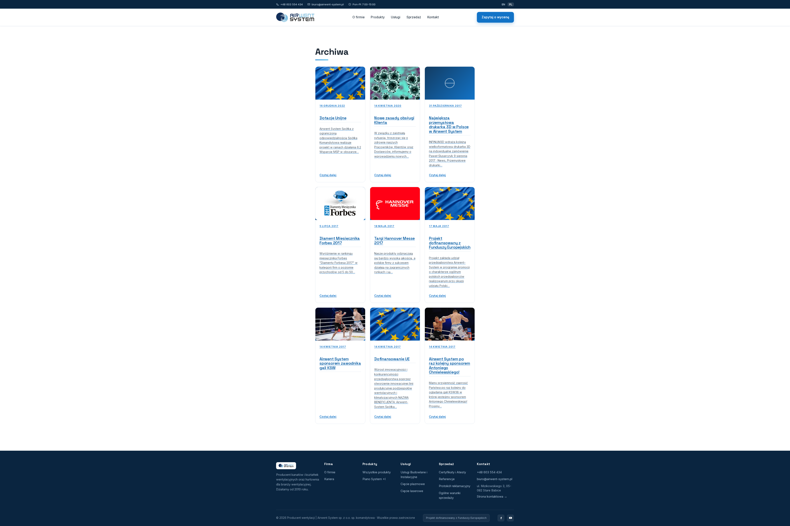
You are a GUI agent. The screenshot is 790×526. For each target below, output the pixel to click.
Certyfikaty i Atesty (452, 472)
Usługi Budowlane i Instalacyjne (414, 474)
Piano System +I (374, 479)
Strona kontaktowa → (492, 496)
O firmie (358, 17)
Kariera (329, 479)
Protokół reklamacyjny (454, 486)
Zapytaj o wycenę (495, 17)
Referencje (447, 479)
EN (503, 4)
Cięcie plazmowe (413, 484)
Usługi (395, 17)
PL (510, 4)
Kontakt (433, 17)
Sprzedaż (414, 17)
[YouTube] (510, 517)
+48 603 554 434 (291, 4)
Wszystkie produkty (376, 472)
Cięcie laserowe (412, 491)
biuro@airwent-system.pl (328, 4)
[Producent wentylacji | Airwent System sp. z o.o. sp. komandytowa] (295, 17)
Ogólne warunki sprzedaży (449, 495)
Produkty (378, 17)
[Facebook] (500, 517)
